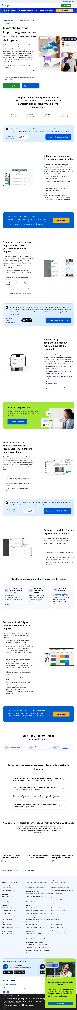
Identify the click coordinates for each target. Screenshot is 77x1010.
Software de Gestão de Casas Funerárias (36, 910)
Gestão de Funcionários (8, 907)
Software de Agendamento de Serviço (11, 885)
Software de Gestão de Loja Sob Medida (36, 913)
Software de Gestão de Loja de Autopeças (36, 899)
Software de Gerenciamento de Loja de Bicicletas (38, 919)
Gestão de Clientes (6, 887)
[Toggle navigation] (73, 5)
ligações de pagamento (54, 552)
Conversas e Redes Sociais (8, 890)
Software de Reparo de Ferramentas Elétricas (37, 944)
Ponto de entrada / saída (53, 377)
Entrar (73, 1)
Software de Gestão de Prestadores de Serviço (62, 890)
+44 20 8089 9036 (67, 1)
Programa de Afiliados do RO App (59, 930)
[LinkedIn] (8, 992)
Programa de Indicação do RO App (59, 932)
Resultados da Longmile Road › (58, 320)
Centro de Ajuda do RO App (57, 927)
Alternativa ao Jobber (56, 907)
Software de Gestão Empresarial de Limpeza (37, 907)
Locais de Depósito (7, 901)
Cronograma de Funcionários (9, 910)
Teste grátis (66, 5)
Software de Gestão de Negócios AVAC (35, 938)
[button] (26, 1008)
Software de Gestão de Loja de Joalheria (36, 927)
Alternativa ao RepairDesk (57, 905)
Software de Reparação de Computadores (36, 882)
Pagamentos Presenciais (8, 922)
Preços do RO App (55, 919)
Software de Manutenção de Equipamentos (37, 947)
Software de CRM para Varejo (58, 893)
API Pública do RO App (56, 924)
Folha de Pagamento (7, 913)
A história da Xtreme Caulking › (58, 137)
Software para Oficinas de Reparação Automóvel (38, 893)
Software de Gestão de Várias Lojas (59, 885)
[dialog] (38, 1002)
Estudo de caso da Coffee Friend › (57, 511)
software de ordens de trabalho (19, 264)
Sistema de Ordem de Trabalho (9, 882)
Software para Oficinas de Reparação (60, 887)
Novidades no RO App (56, 922)
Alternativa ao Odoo (56, 913)
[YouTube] (4, 992)
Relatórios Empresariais (8, 933)
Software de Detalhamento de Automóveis (36, 896)
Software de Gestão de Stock (9, 896)
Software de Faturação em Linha (10, 927)
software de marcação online (52, 173)
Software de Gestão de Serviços (58, 882)
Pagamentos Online (7, 919)
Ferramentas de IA (55, 899)
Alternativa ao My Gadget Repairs (59, 910)
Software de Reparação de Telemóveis (35, 887)
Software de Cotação (7, 924)
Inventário (4, 899)
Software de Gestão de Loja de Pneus (35, 901)
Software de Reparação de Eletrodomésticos (37, 885)
